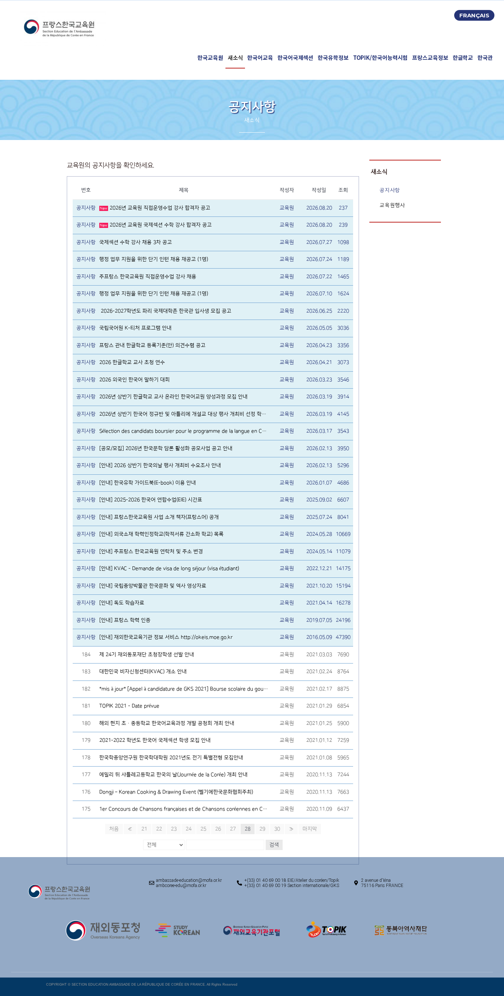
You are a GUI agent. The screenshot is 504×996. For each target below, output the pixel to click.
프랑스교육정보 (430, 57)
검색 (274, 845)
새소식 (235, 57)
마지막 (310, 829)
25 (203, 829)
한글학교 (463, 57)
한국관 (485, 57)
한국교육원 (210, 57)
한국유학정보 (333, 57)
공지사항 (390, 190)
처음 (114, 829)
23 (174, 829)
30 (277, 829)
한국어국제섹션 (295, 57)
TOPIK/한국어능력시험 (380, 57)
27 (233, 829)
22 (159, 829)
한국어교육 (260, 57)
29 (262, 829)
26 (218, 829)
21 (144, 829)
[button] (474, 15)
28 (248, 829)
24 (188, 829)
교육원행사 (392, 205)
